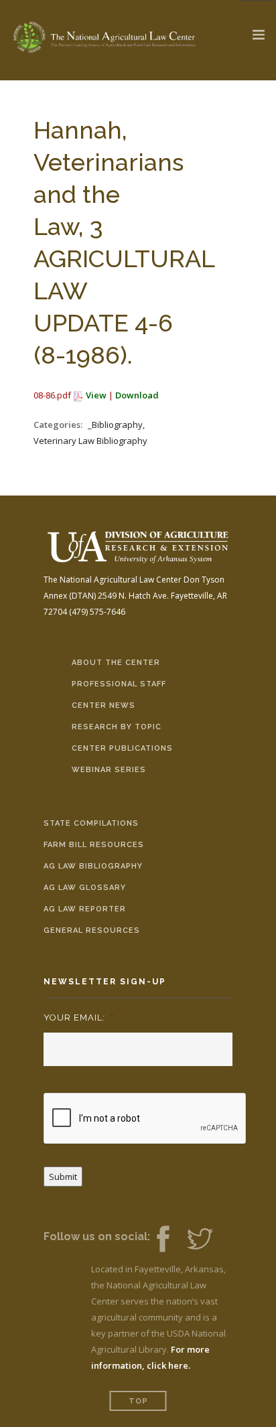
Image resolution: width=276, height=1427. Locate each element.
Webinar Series (109, 769)
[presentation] (145, 1119)
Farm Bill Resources (94, 844)
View (96, 395)
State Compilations (91, 823)
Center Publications (122, 748)
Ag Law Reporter (85, 909)
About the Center (116, 662)
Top (138, 1401)
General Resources (92, 930)
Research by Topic (116, 727)
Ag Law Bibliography (93, 866)
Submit (63, 1177)
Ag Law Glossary (85, 887)
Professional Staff (119, 684)
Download (137, 395)
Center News (103, 705)
